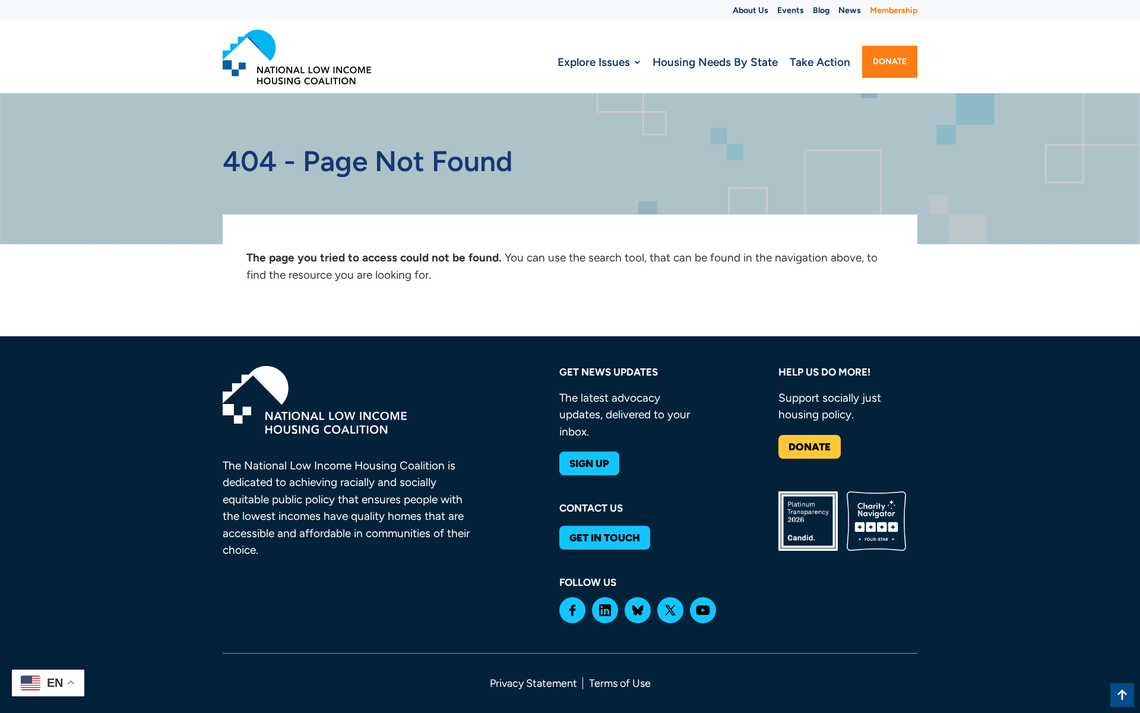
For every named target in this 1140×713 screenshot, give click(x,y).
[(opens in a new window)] (572, 610)
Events (790, 10)
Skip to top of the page (1122, 695)
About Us (750, 10)
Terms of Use (620, 683)
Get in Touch (604, 538)
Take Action (820, 62)
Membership (893, 10)
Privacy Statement (533, 683)
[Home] (297, 57)
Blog (821, 10)
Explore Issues (594, 62)
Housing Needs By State (715, 62)
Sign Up (589, 463)
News (849, 10)
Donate (890, 61)
